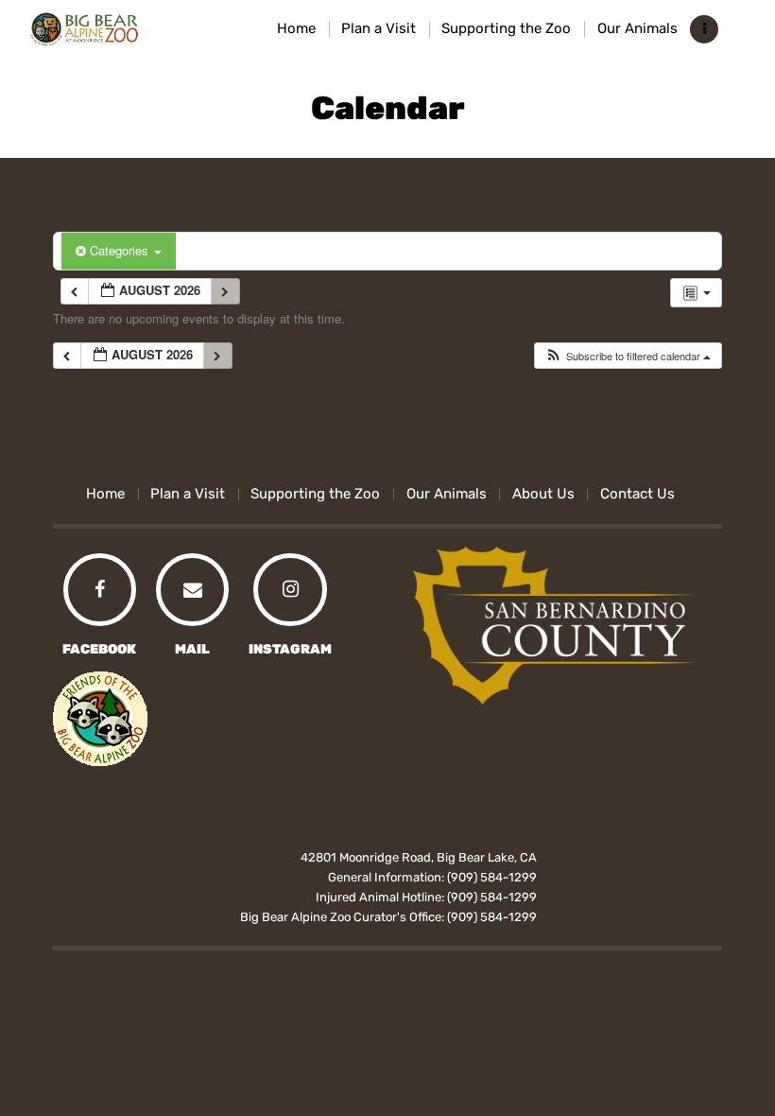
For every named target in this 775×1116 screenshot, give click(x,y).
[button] (627, 356)
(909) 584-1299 (492, 877)
